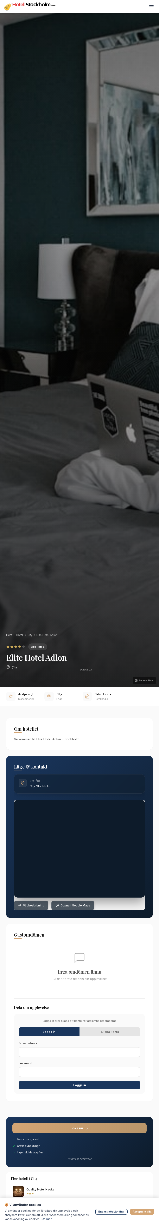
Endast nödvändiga (111, 1211)
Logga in (79, 1085)
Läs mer (46, 1219)
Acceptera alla (142, 1211)
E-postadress (28, 1043)
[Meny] (151, 7)
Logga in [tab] (49, 1032)
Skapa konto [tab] (110, 1032)
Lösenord (25, 1063)
